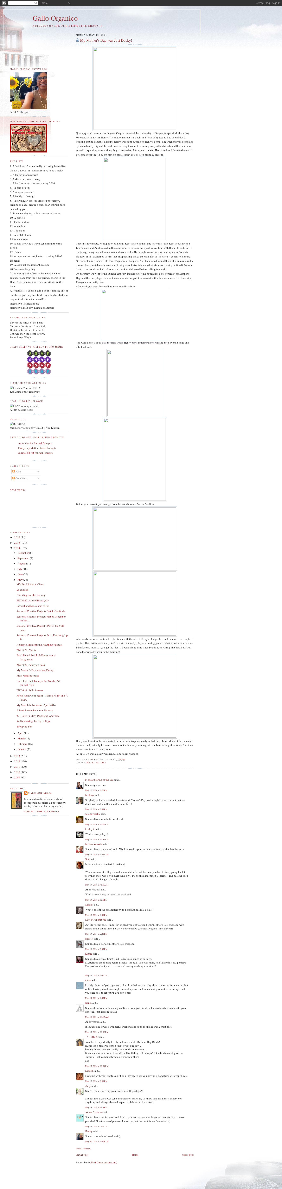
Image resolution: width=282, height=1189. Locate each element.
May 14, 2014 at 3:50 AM (96, 975)
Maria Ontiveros (40, 793)
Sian (87, 859)
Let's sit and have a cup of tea (33, 606)
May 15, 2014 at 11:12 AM (97, 1016)
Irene (88, 1003)
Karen (88, 904)
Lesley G (90, 829)
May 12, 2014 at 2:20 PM (96, 790)
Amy (88, 1086)
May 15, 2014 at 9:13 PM (96, 1107)
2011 (17, 767)
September (24, 558)
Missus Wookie (93, 844)
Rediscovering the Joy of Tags (33, 721)
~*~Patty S (91, 1037)
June (20, 574)
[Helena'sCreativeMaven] (39, 373)
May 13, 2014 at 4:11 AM (96, 884)
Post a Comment (83, 1148)
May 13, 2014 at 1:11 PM (96, 899)
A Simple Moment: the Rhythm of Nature (40, 644)
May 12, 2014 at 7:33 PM (96, 809)
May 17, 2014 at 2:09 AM (96, 1126)
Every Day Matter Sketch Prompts (37, 448)
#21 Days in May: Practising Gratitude (38, 716)
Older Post (188, 1154)
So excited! (23, 590)
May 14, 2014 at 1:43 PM (96, 998)
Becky (88, 1131)
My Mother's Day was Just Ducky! (106, 40)
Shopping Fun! (25, 726)
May (20, 579)
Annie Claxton (93, 1112)
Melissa (89, 795)
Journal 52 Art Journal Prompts (35, 453)
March (21, 738)
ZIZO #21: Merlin (27, 650)
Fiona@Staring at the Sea (99, 780)
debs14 (89, 938)
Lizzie (88, 953)
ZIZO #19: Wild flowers (30, 690)
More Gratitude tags (28, 675)
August (22, 563)
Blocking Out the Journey (31, 595)
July (20, 569)
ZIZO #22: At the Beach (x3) (33, 600)
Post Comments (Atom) (104, 1162)
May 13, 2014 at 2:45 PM (96, 949)
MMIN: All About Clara (30, 584)
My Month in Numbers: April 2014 (36, 705)
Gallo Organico (55, 18)
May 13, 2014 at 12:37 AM (97, 854)
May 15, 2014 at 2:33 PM (96, 1081)
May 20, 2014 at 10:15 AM (97, 1141)
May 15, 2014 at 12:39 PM (96, 1066)
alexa (88, 980)
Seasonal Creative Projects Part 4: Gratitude (41, 611)
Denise (89, 1070)
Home (135, 1154)
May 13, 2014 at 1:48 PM (96, 915)
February (23, 744)
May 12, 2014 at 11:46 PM (96, 839)
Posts (18, 471)
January (22, 749)
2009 (17, 777)
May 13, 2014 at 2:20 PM (96, 933)
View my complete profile (41, 811)
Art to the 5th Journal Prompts (35, 443)
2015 (17, 542)
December (23, 553)
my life (101, 762)
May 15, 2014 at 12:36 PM (96, 1032)
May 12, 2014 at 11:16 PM (96, 824)
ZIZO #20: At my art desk (31, 665)
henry (91, 762)
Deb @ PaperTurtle (95, 919)
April (21, 733)
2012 (17, 761)
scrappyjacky (92, 814)
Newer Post (82, 1154)
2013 (17, 756)
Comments (21, 478)
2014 (17, 548)
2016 (17, 537)
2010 (17, 772)
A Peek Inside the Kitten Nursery (35, 710)
